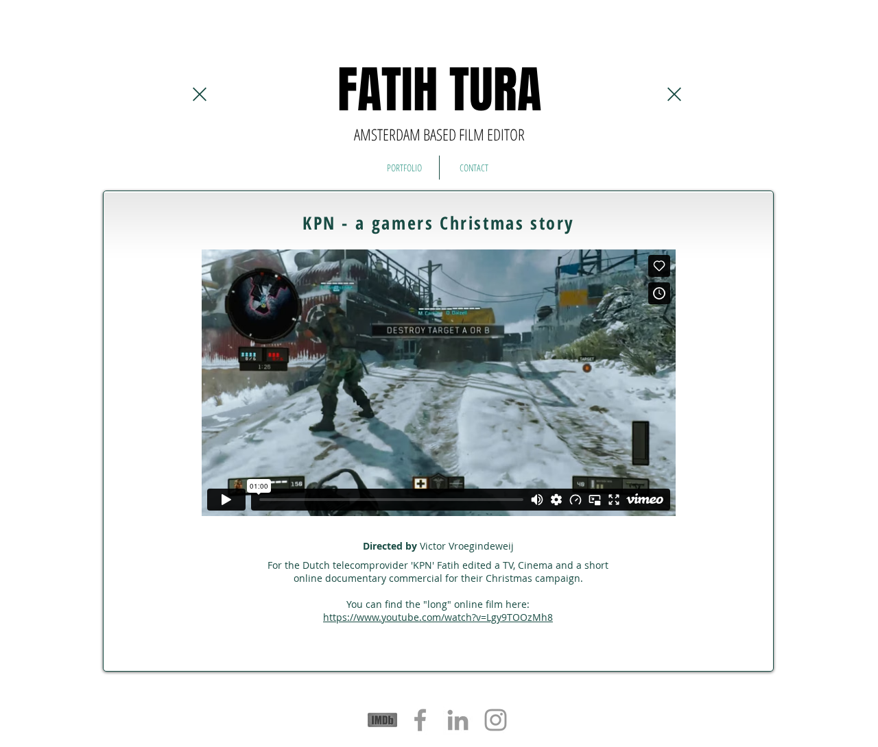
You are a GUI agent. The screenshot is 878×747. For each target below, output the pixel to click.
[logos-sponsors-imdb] (382, 720)
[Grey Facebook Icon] (420, 720)
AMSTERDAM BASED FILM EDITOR (439, 134)
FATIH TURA (439, 90)
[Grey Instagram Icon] (495, 720)
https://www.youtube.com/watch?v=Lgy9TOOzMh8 (438, 617)
